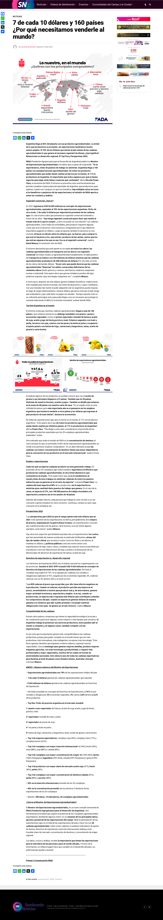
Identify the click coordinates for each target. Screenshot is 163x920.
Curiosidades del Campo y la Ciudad (112, 4)
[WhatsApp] (2, 18)
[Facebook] (2, 14)
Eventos (83, 4)
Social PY (82, 908)
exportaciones (43, 879)
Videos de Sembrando (62, 4)
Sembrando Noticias (28, 47)
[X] (2, 27)
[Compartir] (2, 31)
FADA (52, 879)
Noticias (41, 4)
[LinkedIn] (2, 22)
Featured (58, 879)
